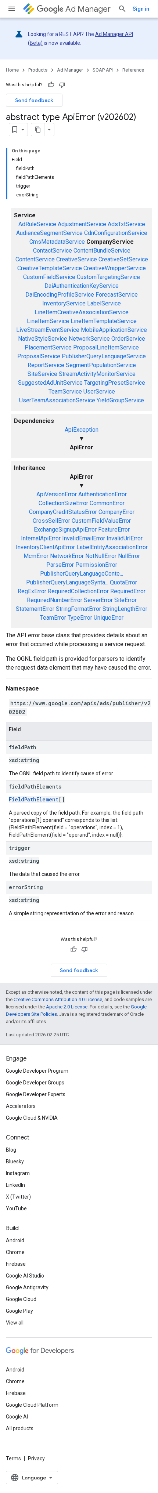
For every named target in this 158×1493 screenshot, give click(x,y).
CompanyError (116, 511)
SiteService (42, 373)
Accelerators (21, 1106)
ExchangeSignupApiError (65, 529)
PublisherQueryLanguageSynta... (67, 582)
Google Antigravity (27, 1287)
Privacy (36, 1458)
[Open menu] (11, 9)
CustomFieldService (49, 276)
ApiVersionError (56, 494)
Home (12, 70)
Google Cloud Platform (32, 1405)
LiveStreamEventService (47, 329)
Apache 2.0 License (66, 1007)
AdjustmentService (82, 224)
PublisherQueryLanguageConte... (81, 573)
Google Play (19, 1311)
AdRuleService (37, 224)
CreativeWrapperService (114, 268)
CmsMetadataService (57, 241)
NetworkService (89, 338)
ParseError (60, 564)
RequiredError (128, 591)
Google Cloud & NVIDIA (32, 1118)
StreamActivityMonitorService (97, 373)
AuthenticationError (102, 494)
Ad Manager (88, 9)
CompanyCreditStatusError (63, 511)
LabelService (104, 303)
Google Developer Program (37, 1071)
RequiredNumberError (54, 600)
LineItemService (48, 321)
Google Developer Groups (35, 1083)
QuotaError (123, 582)
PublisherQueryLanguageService (104, 356)
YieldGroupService (120, 400)
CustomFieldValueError (101, 520)
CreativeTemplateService (49, 268)
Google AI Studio (25, 1276)
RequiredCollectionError (78, 591)
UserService (99, 391)
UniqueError (108, 617)
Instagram (18, 1173)
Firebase (16, 1264)
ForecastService (117, 294)
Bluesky (15, 1161)
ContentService (35, 259)
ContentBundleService (101, 250)
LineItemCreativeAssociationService (82, 312)
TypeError (80, 617)
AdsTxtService (126, 224)
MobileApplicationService (114, 329)
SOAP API (103, 70)
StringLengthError (125, 608)
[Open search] (122, 8)
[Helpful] (51, 84)
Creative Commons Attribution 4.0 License (58, 999)
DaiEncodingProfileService (59, 294)
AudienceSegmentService (49, 232)
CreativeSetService (123, 259)
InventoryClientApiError (45, 547)
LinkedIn (15, 1185)
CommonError (107, 503)
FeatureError (114, 529)
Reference (133, 70)
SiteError (125, 600)
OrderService (128, 338)
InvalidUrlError (125, 538)
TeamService (65, 391)
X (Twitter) (18, 1197)
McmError (36, 555)
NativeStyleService (42, 338)
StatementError (35, 608)
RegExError (32, 591)
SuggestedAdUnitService (50, 382)
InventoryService (64, 303)
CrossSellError (51, 520)
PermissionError (96, 564)
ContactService (52, 250)
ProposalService (38, 356)
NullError (129, 555)
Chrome (15, 1252)
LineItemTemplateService (104, 321)
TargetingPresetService (114, 382)
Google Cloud (21, 1299)
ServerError (98, 600)
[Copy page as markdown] (37, 129)
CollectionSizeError (63, 503)
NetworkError (67, 555)
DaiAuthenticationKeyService (81, 285)
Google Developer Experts (35, 1094)
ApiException (81, 429)
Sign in (141, 9)
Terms (13, 1458)
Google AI (17, 1417)
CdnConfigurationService (115, 232)
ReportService (46, 365)
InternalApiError (41, 538)
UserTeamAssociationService (57, 400)
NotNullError (100, 555)
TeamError (53, 617)
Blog (11, 1150)
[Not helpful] (62, 84)
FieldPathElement (33, 799)
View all (15, 1323)
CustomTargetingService (108, 276)
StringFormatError (78, 608)
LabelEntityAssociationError (112, 547)
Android (15, 1240)
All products (19, 1428)
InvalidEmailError (83, 538)
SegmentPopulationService (101, 365)
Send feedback (34, 100)
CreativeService (76, 259)
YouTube (16, 1208)
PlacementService (48, 347)
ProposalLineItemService (106, 347)
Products (37, 70)
